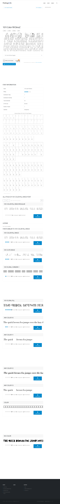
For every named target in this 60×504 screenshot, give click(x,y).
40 (6, 200)
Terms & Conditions (40, 501)
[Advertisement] (23, 18)
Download (37, 216)
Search (52, 3)
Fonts (48, 3)
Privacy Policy (47, 501)
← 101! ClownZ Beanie (8, 7)
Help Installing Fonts (28, 488)
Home (44, 3)
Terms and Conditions (39, 62)
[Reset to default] (42, 200)
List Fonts (5, 487)
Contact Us (26, 490)
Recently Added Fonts (7, 488)
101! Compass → (39, 7)
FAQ (25, 487)
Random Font (6, 490)
